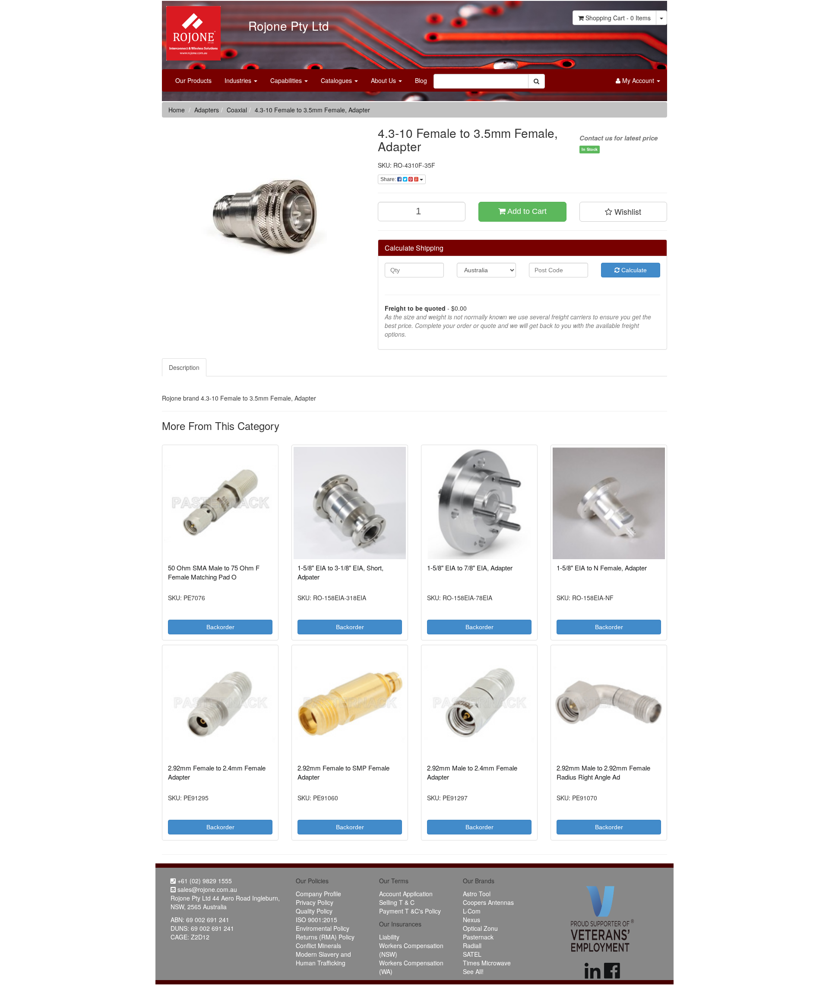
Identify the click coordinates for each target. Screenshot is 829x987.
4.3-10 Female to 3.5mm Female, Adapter (312, 109)
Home (176, 109)
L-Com (472, 911)
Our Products (193, 80)
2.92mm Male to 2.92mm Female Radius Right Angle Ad (603, 772)
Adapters (206, 109)
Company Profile (318, 893)
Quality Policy (314, 911)
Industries (239, 80)
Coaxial (237, 109)
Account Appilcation (406, 893)
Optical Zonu (480, 928)
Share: (388, 179)
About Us (384, 80)
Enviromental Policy (322, 928)
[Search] (536, 81)
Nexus (471, 919)
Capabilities (287, 80)
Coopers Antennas (488, 902)
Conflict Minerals (318, 945)
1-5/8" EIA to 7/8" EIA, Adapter (470, 567)
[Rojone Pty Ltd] (191, 30)
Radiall (472, 945)
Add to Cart (526, 211)
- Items (618, 17)
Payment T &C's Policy (410, 911)
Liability (389, 937)
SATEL (472, 954)
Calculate (633, 270)
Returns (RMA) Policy (325, 937)
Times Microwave (487, 962)
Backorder (220, 627)
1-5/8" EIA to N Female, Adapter (602, 567)
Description (184, 367)
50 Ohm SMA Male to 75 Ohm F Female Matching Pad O (213, 572)
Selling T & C (396, 902)
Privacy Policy (314, 902)
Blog (421, 80)
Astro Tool (476, 893)
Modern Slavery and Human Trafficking (323, 958)
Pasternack (478, 937)
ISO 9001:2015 (316, 919)
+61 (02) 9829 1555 (204, 880)
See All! (473, 971)
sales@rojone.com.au (206, 889)
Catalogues (337, 80)
